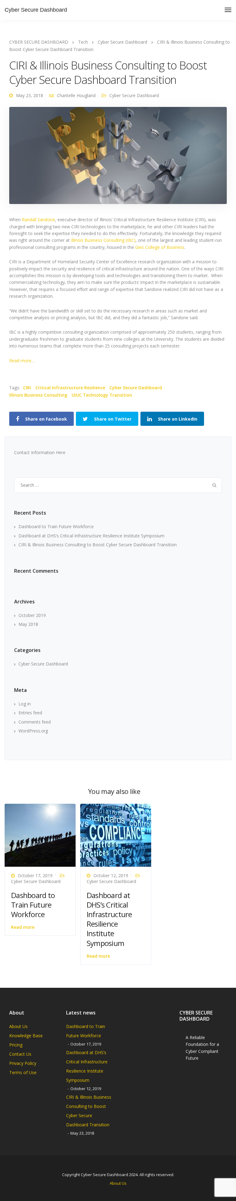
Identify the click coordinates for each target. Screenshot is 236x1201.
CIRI (27, 388)
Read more (22, 927)
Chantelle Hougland (76, 95)
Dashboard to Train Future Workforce (56, 526)
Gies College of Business (159, 247)
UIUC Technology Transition (102, 395)
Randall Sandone (38, 219)
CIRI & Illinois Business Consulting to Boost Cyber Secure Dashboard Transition (97, 545)
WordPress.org (33, 731)
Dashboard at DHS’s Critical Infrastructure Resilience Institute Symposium (91, 536)
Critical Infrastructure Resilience (70, 388)
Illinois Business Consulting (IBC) (103, 240)
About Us (18, 1026)
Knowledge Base (26, 1035)
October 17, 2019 (35, 875)
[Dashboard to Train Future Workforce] (40, 835)
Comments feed (34, 722)
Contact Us (20, 1054)
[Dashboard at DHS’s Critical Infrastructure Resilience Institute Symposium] (115, 835)
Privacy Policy (22, 1063)
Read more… (22, 360)
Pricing (15, 1045)
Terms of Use (23, 1072)
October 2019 (32, 615)
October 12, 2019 (110, 875)
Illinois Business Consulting (38, 395)
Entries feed (30, 713)
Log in (24, 704)
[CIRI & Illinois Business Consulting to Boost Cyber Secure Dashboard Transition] (118, 158)
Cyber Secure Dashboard (36, 10)
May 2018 (28, 624)
